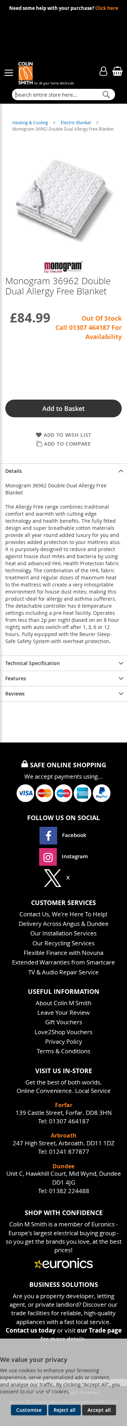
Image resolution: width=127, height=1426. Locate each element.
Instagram (74, 856)
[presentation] (63, 471)
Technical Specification (32, 663)
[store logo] (53, 69)
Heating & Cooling (30, 122)
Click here (106, 8)
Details (13, 471)
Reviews (15, 693)
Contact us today (31, 1330)
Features (15, 678)
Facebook (74, 835)
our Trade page (99, 1330)
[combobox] (63, 94)
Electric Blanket (76, 122)
